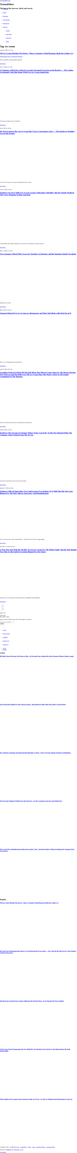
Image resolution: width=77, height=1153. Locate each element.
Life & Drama (6, 20)
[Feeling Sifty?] (3, 1152)
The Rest (5, 27)
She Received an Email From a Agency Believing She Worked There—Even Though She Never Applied (32, 1001)
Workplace (5, 9)
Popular (5, 649)
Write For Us (6, 641)
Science (8, 30)
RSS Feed (16, 1149)
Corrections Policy (50, 1147)
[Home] (38, 0)
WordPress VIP (9, 1149)
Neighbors (5, 16)
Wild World (9, 34)
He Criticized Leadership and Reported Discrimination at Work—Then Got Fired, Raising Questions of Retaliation (35, 753)
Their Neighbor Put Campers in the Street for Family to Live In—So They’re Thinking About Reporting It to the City (36, 1099)
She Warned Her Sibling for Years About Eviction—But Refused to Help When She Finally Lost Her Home (33, 704)
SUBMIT (5, 637)
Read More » (3, 63)
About (4, 630)
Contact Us (5, 644)
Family (4, 12)
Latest (4, 648)
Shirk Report (6, 23)
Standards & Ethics (40, 1147)
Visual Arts (8, 38)
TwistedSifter (23, 1147)
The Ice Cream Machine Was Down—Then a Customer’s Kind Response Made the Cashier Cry (36, 53)
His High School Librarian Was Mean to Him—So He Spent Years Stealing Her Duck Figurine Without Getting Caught (37, 656)
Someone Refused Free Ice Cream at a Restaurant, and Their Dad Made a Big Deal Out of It (35, 313)
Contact (29, 1147)
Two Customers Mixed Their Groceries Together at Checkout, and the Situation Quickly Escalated (38, 254)
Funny (7, 41)
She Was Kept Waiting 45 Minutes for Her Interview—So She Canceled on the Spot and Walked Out (31, 801)
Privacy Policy (6, 633)
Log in (21, 1149)
